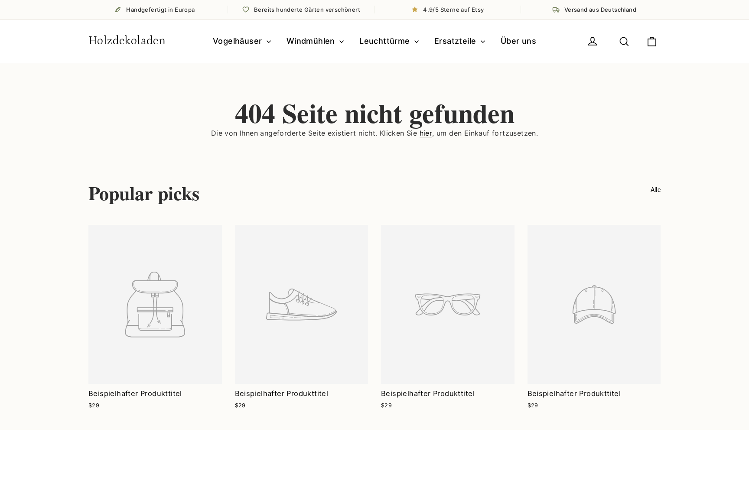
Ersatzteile (456, 40)
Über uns (518, 40)
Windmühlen (312, 40)
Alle (656, 189)
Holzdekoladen (127, 40)
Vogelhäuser (238, 40)
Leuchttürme (385, 40)
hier (426, 133)
